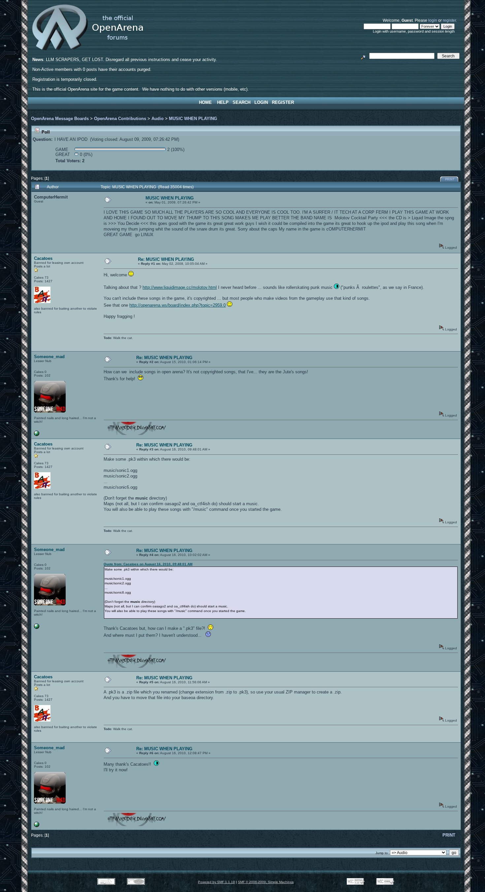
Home (205, 102)
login (432, 20)
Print (450, 179)
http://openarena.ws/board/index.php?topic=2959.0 (177, 305)
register (449, 20)
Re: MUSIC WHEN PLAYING (166, 259)
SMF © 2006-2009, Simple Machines (266, 882)
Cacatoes (43, 258)
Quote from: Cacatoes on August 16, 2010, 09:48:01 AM (148, 564)
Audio (157, 118)
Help (223, 102)
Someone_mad (49, 356)
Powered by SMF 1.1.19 (216, 882)
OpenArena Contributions (120, 118)
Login (261, 102)
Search (241, 102)
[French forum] (36, 435)
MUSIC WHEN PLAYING (193, 118)
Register (283, 102)
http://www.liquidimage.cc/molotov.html (180, 287)
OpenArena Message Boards (60, 118)
